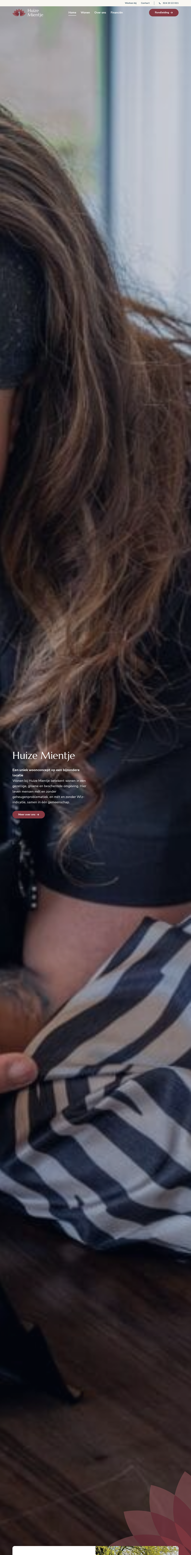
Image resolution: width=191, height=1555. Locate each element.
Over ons (100, 12)
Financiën (117, 12)
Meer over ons (26, 814)
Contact (145, 3)
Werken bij (130, 3)
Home (72, 12)
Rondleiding (162, 12)
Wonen (85, 12)
